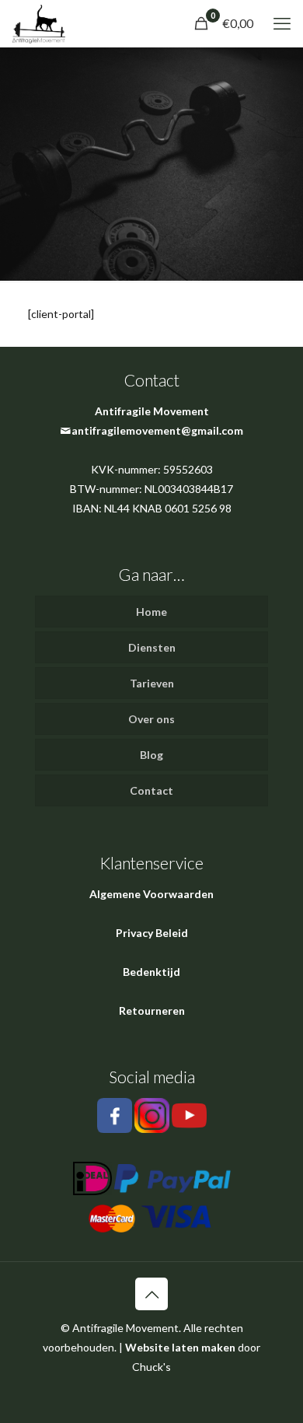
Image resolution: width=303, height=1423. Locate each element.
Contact (151, 790)
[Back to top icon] (151, 1294)
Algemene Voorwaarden (151, 893)
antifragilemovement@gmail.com (157, 430)
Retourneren (152, 1010)
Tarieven (152, 683)
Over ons (151, 718)
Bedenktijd (151, 971)
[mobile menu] (282, 23)
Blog (151, 754)
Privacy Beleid (152, 932)
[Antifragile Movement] (38, 23)
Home (151, 611)
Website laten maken (180, 1347)
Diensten (152, 647)
